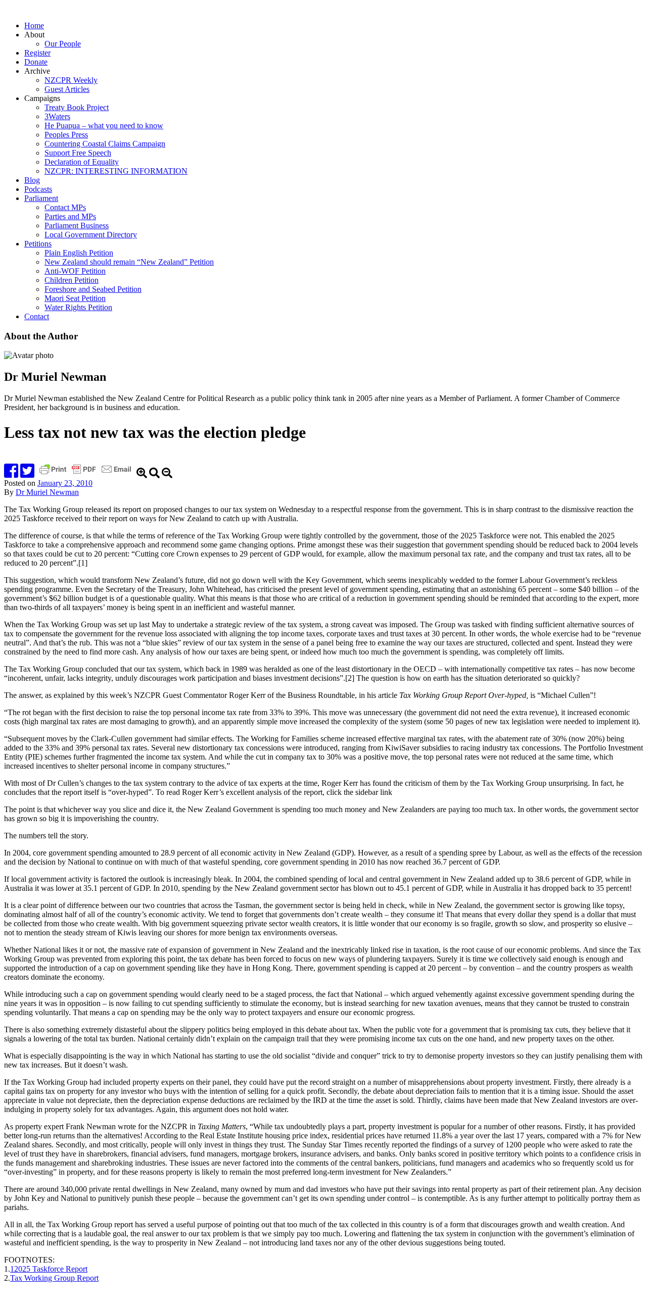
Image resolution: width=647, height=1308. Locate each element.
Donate (36, 62)
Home (34, 25)
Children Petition (71, 280)
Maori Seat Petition (75, 298)
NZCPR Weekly (71, 80)
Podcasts (38, 189)
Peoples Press (66, 134)
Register (37, 52)
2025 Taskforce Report (50, 1269)
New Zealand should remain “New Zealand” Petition (129, 262)
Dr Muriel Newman (47, 492)
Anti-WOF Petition (75, 271)
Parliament (41, 198)
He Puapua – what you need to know (103, 125)
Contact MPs (65, 207)
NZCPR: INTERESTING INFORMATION (116, 171)
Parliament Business (76, 225)
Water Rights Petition (78, 307)
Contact (36, 316)
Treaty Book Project (76, 107)
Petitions (38, 243)
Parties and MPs (70, 216)
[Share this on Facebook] (11, 474)
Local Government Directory (90, 234)
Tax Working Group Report (54, 1278)
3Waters (57, 116)
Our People (62, 43)
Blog (32, 180)
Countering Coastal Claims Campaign (104, 143)
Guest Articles (66, 89)
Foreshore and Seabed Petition (93, 289)
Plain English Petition (78, 252)
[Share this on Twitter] (27, 474)
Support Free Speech (77, 152)
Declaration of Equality (81, 162)
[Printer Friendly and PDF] (86, 474)
